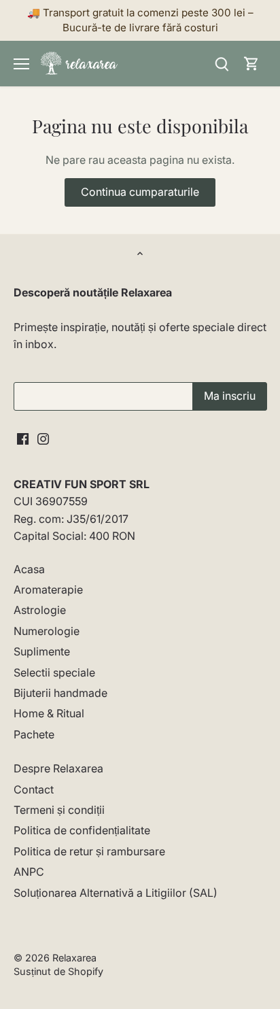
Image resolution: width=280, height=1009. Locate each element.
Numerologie (47, 631)
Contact (34, 789)
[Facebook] (23, 437)
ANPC (29, 871)
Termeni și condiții (59, 810)
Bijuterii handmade (60, 693)
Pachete (34, 734)
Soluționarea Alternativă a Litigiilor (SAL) (115, 893)
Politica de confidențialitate (82, 830)
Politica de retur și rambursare (89, 851)
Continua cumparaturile (140, 192)
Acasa (29, 569)
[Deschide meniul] (21, 63)
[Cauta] (222, 63)
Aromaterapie (48, 589)
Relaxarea (74, 957)
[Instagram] (43, 437)
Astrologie (40, 610)
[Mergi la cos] (251, 63)
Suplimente (42, 651)
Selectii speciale (54, 672)
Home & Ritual (49, 713)
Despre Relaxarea (58, 768)
